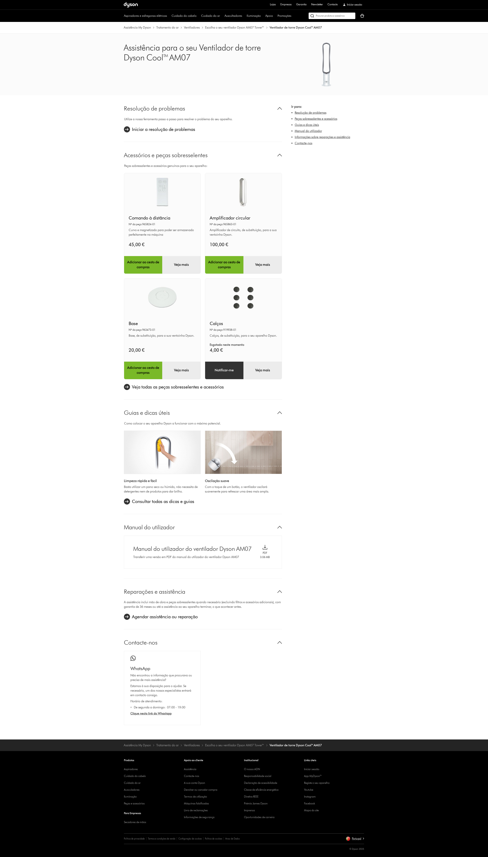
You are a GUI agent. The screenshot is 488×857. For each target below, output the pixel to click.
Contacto (332, 4)
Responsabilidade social (257, 776)
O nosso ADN (252, 769)
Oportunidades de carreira (259, 817)
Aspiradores (131, 769)
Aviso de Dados (232, 838)
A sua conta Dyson (194, 783)
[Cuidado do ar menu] (222, 16)
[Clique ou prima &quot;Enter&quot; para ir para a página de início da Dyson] (131, 4)
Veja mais (181, 265)
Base (133, 323)
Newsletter (317, 4)
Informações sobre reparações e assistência (322, 137)
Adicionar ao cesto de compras (143, 264)
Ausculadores (132, 789)
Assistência (190, 769)
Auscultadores (233, 16)
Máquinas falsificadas (196, 803)
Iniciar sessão (311, 769)
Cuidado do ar (210, 16)
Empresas (286, 4)
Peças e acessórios (134, 803)
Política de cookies (213, 838)
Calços (216, 323)
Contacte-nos (303, 143)
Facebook (309, 803)
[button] (355, 838)
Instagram (310, 796)
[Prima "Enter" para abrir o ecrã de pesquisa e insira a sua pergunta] (332, 16)
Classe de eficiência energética (261, 789)
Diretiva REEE (251, 796)
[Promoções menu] (293, 16)
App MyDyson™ (313, 776)
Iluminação (254, 16)
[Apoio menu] (275, 16)
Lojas (273, 4)
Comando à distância (149, 218)
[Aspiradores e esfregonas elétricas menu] (169, 16)
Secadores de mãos (135, 822)
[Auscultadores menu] (244, 16)
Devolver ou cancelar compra (200, 789)
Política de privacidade (134, 838)
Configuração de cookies (190, 838)
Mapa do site (311, 810)
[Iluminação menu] (263, 16)
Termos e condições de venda (161, 838)
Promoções (284, 16)
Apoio (269, 16)
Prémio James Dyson (256, 803)
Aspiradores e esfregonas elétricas (145, 16)
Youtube (308, 789)
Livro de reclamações (196, 810)
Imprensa (249, 810)
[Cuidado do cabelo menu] (198, 16)
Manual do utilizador (308, 131)
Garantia (301, 4)
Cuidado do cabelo (184, 16)
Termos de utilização (195, 796)
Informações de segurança (199, 817)
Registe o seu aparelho (317, 783)
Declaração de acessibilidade (260, 783)
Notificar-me (224, 370)
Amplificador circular (230, 218)
